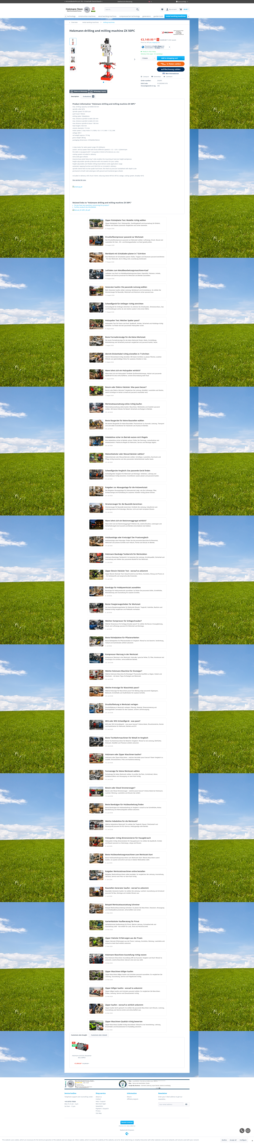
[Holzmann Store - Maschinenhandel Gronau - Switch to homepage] (80, 11)
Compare (145, 77)
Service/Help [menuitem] (182, 2)
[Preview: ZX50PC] (72, 41)
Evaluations (88, 96)
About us (99, 1097)
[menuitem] (122, 9)
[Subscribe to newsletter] (186, 1104)
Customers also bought (79, 1035)
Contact (98, 1099)
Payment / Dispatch (102, 1108)
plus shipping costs (154, 42)
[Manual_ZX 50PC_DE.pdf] (127, 210)
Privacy (98, 1111)
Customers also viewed (99, 1035)
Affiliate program (132, 1099)
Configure (243, 1140)
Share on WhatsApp (81, 91)
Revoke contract (127, 1122)
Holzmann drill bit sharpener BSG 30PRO (81, 1057)
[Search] (137, 9)
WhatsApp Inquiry (99, 91)
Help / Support (100, 1101)
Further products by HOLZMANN (85, 207)
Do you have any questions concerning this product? (91, 205)
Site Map (99, 1113)
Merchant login (101, 1104)
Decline (224, 1140)
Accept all (233, 1140)
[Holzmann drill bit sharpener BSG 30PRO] (82, 1047)
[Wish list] (162, 9)
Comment (168, 77)
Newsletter (99, 1106)
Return (129, 1097)
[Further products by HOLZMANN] (173, 32)
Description (75, 96)
